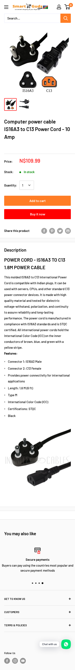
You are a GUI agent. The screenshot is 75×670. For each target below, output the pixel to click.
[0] (67, 6)
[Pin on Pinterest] (52, 231)
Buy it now (37, 214)
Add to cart (37, 201)
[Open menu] (6, 7)
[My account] (59, 7)
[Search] (65, 18)
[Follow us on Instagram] (15, 661)
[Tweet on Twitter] (60, 231)
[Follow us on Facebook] (7, 661)
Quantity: (10, 185)
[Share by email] (68, 231)
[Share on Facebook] (44, 231)
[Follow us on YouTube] (23, 661)
